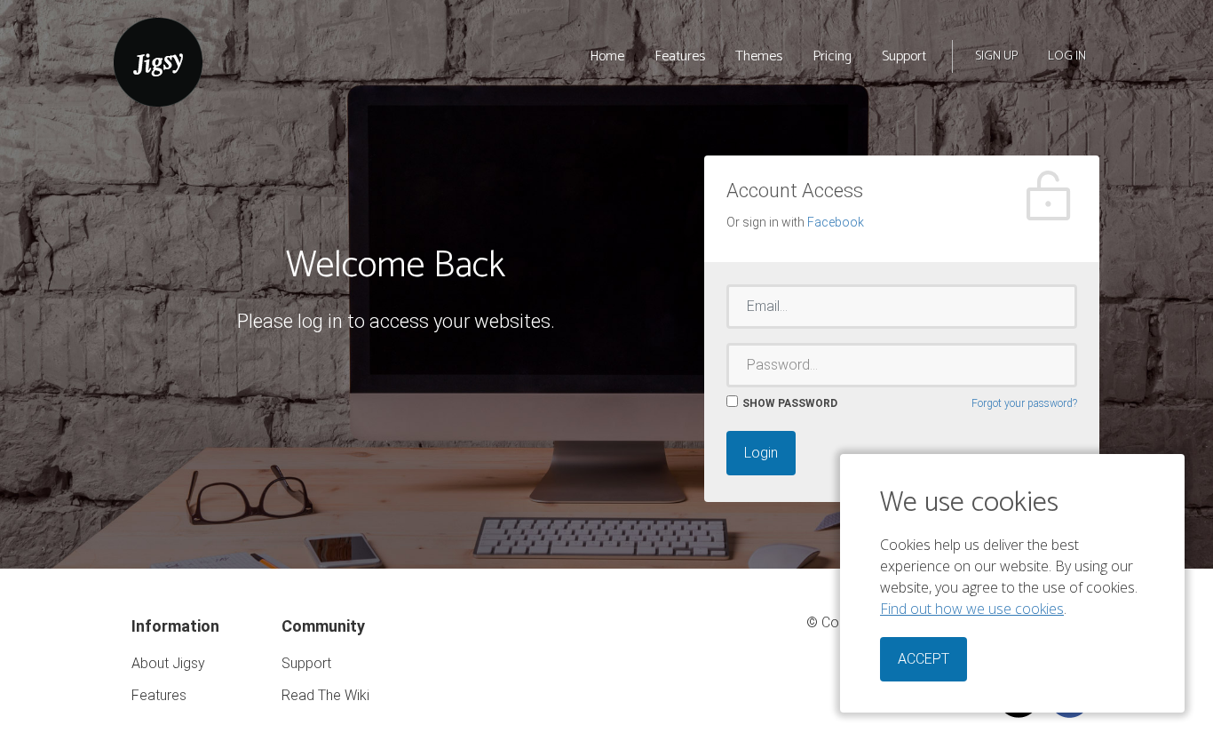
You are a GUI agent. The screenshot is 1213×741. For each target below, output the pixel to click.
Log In (1067, 56)
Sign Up (996, 56)
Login (761, 452)
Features (679, 56)
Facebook (835, 222)
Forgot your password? (1024, 403)
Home (607, 56)
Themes (758, 56)
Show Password (789, 403)
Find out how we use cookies (972, 608)
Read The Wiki (325, 695)
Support (904, 56)
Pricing (832, 56)
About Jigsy (168, 663)
